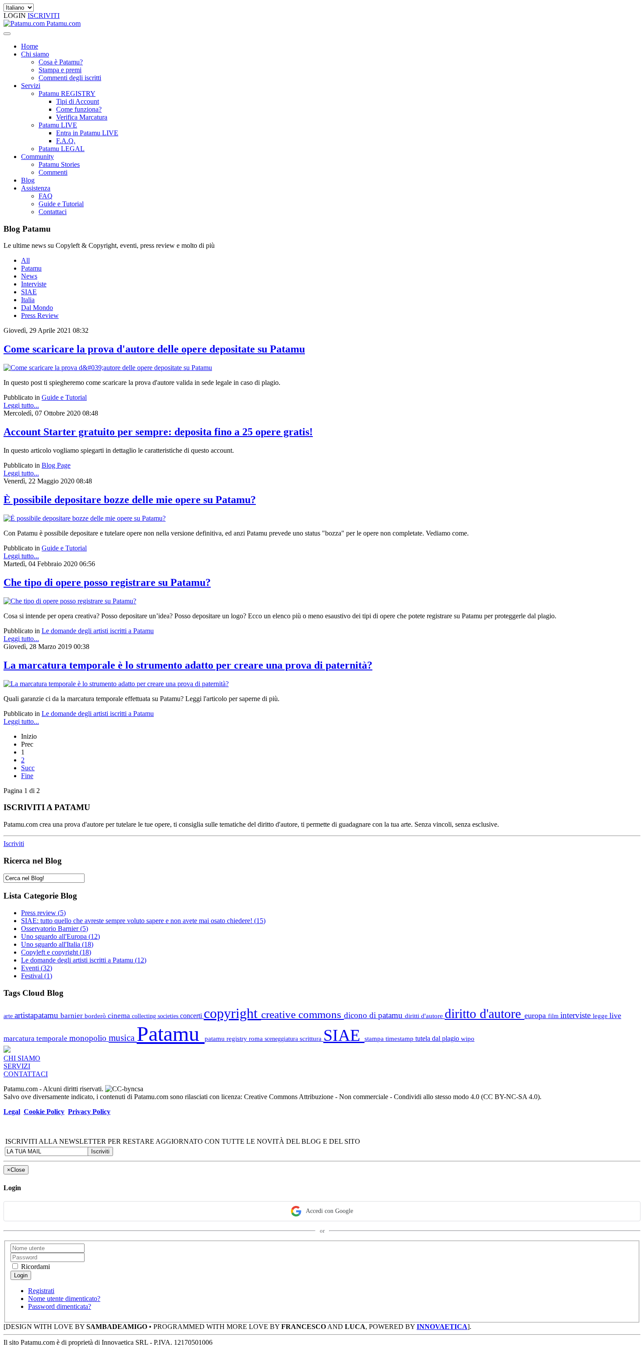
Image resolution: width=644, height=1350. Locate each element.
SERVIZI (17, 1066)
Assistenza (35, 188)
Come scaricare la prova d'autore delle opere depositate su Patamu (154, 349)
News (29, 276)
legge (601, 1015)
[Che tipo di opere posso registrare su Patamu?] (70, 601)
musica (123, 1038)
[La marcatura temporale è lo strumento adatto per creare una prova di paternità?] (116, 683)
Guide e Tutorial (61, 204)
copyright (232, 1013)
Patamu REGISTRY (67, 93)
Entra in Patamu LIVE (87, 133)
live (615, 1015)
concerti (192, 1015)
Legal (12, 1111)
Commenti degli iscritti (70, 77)
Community (37, 156)
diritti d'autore (425, 1015)
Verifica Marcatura (81, 117)
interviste (576, 1015)
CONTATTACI (26, 1074)
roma (257, 1038)
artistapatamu (37, 1015)
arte (9, 1015)
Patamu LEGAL (62, 148)
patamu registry (227, 1038)
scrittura (311, 1038)
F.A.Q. (65, 141)
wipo (467, 1038)
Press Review (40, 315)
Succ (28, 768)
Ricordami (34, 1266)
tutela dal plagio (438, 1038)
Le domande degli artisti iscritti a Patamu (98, 630)
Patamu (31, 268)
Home (29, 46)
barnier (72, 1016)
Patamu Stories (59, 164)
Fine (27, 775)
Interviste (33, 284)
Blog (28, 180)
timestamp (400, 1038)
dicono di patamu (374, 1015)
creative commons (302, 1014)
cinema (120, 1016)
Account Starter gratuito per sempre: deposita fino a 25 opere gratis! (158, 431)
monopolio (89, 1038)
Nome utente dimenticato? (64, 1298)
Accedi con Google (329, 1211)
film (554, 1015)
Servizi (30, 85)
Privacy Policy (89, 1111)
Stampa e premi (60, 70)
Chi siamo (35, 54)
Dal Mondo (37, 307)
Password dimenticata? (59, 1306)
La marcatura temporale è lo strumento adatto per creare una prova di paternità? (188, 665)
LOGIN (16, 15)
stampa (375, 1038)
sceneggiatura (282, 1038)
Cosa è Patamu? (61, 62)
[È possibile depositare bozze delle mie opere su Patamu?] (85, 518)
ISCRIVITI (44, 15)
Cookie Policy (44, 1111)
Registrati (41, 1290)
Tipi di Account (77, 101)
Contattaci (53, 211)
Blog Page (56, 465)
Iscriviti (14, 843)
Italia (28, 299)
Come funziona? (79, 109)
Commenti (53, 172)
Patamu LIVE (58, 125)
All (25, 260)
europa (536, 1015)
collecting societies (156, 1015)
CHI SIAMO (22, 1058)
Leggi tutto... (21, 405)
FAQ (46, 196)
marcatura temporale (36, 1038)
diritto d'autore (484, 1014)
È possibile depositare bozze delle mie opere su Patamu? (130, 499)
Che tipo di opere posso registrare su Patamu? (107, 582)
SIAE (29, 292)
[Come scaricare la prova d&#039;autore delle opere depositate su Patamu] (108, 367)
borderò (96, 1015)
